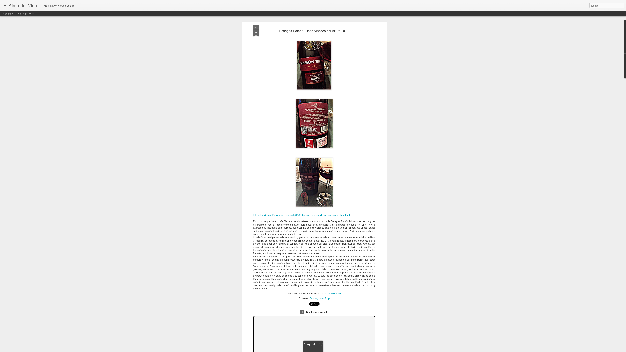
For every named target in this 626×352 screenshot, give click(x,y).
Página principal (25, 13)
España (313, 298)
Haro (321, 298)
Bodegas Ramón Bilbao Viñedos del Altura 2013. (314, 30)
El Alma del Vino (332, 293)
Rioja (327, 298)
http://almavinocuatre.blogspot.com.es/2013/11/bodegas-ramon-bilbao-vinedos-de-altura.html (301, 215)
